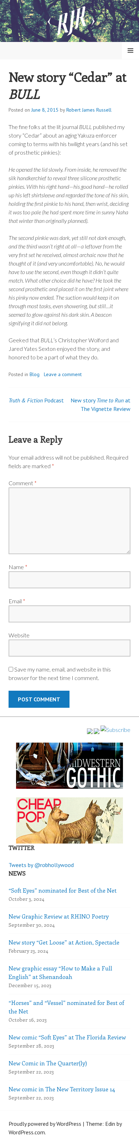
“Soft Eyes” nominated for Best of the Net (63, 890)
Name (18, 566)
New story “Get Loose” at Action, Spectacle (64, 942)
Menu (130, 50)
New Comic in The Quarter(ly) (48, 1063)
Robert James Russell (89, 110)
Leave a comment (63, 374)
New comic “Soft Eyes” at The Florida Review (67, 1037)
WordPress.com (27, 1132)
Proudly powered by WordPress (45, 1123)
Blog (35, 374)
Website (19, 635)
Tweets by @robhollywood (41, 864)
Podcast (36, 400)
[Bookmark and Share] (115, 729)
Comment (23, 483)
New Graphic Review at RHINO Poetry (59, 916)
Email (17, 601)
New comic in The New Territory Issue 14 (62, 1089)
